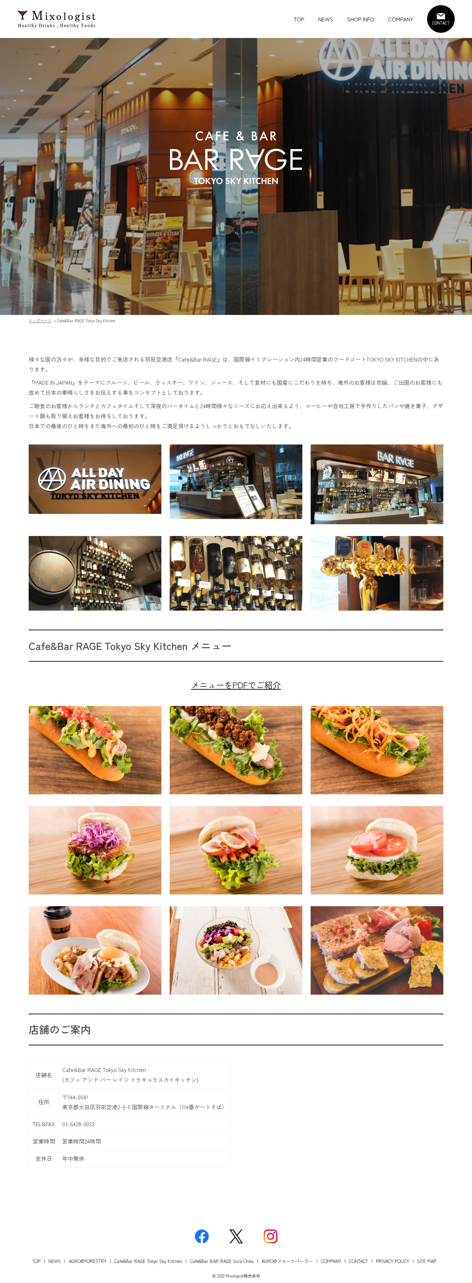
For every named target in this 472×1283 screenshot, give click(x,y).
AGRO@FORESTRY (87, 1261)
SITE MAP (426, 1261)
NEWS (325, 19)
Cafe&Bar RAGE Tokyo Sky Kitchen (148, 1261)
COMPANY (400, 19)
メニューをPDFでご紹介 (236, 685)
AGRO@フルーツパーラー (287, 1261)
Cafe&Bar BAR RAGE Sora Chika (222, 1261)
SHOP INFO (360, 19)
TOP (299, 19)
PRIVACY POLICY (392, 1261)
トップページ (40, 320)
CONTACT (358, 1261)
